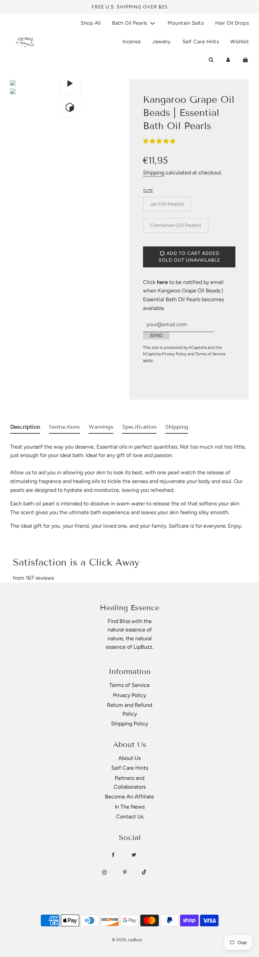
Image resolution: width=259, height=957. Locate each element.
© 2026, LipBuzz (127, 939)
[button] (160, 141)
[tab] (25, 428)
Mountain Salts (186, 23)
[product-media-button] (70, 83)
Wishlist (239, 42)
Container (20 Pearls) (175, 225)
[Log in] (228, 60)
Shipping (153, 172)
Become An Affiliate (129, 796)
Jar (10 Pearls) (167, 204)
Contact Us (129, 816)
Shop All (90, 23)
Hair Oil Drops (232, 23)
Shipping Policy (129, 723)
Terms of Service (210, 354)
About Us (129, 758)
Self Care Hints (200, 42)
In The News (130, 807)
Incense (131, 42)
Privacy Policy (174, 354)
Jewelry (161, 42)
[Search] (211, 60)
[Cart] (245, 60)
